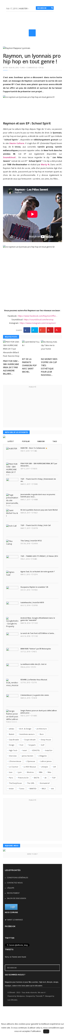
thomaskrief (45, 783)
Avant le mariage (15, 920)
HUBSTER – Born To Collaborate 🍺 (34, 448)
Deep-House (46, 739)
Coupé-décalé (30, 739)
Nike (49, 772)
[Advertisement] (35, 37)
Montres (30, 772)
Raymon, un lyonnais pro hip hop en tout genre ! (31, 58)
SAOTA (36, 777)
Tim (6, 68)
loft (54, 767)
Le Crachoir (13, 767)
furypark (32, 745)
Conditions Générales (17, 877)
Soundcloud (9, 157)
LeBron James (46, 761)
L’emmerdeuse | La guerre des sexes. (35, 695)
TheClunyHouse (15, 783)
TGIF (54, 777)
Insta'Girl (48, 750)
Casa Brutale (14, 739)
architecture (42, 729)
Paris (11, 777)
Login (12, 907)
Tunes (22, 68)
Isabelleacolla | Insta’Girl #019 (32, 602)
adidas (11, 729)
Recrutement (13, 893)
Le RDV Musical (30, 767)
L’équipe (10, 888)
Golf (42, 745)
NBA (40, 772)
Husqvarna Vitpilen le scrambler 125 (34, 587)
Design (11, 745)
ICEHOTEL (36, 750)
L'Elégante (43, 756)
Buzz (42, 734)
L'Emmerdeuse (15, 761)
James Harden (27, 756)
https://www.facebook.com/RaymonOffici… (37, 316)
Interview (13, 756)
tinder (11, 788)
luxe (10, 772)
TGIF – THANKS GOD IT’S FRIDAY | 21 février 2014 (39, 556)
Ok (46, 1031)
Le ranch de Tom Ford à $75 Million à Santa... (38, 633)
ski (45, 777)
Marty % (45, 164)
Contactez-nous (15, 883)
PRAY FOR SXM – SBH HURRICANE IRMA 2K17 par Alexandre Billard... (11, 367)
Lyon (20, 772)
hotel (25, 750)
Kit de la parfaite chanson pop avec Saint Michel (29, 365)
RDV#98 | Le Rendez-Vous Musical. (34, 680)
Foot (21, 745)
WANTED (32, 788)
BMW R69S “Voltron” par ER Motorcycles (36, 649)
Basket (11, 734)
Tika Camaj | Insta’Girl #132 (31, 541)
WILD (44, 788)
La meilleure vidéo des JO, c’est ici (33, 664)
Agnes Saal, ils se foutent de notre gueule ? (38, 572)
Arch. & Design (25, 729)
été (52, 788)
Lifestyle (44, 767)
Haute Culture (16, 143)
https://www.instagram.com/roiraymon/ (38, 323)
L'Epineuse (30, 761)
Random (41, 441)
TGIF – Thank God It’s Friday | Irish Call (36, 525)
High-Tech (13, 750)
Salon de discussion (16, 898)
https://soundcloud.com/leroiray (39, 319)
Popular (25, 441)
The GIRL (30, 783)
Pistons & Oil (23, 777)
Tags (54, 441)
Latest (11, 441)
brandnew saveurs (27, 734)
